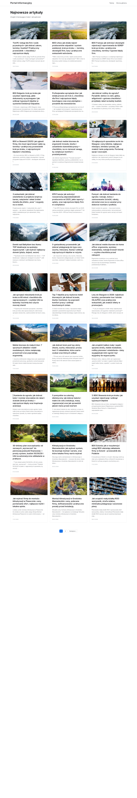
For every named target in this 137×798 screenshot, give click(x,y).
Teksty (111, 3)
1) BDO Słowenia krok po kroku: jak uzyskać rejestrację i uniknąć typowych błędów (107, 398)
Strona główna (121, 3)
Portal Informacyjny (21, 3)
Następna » (72, 531)
